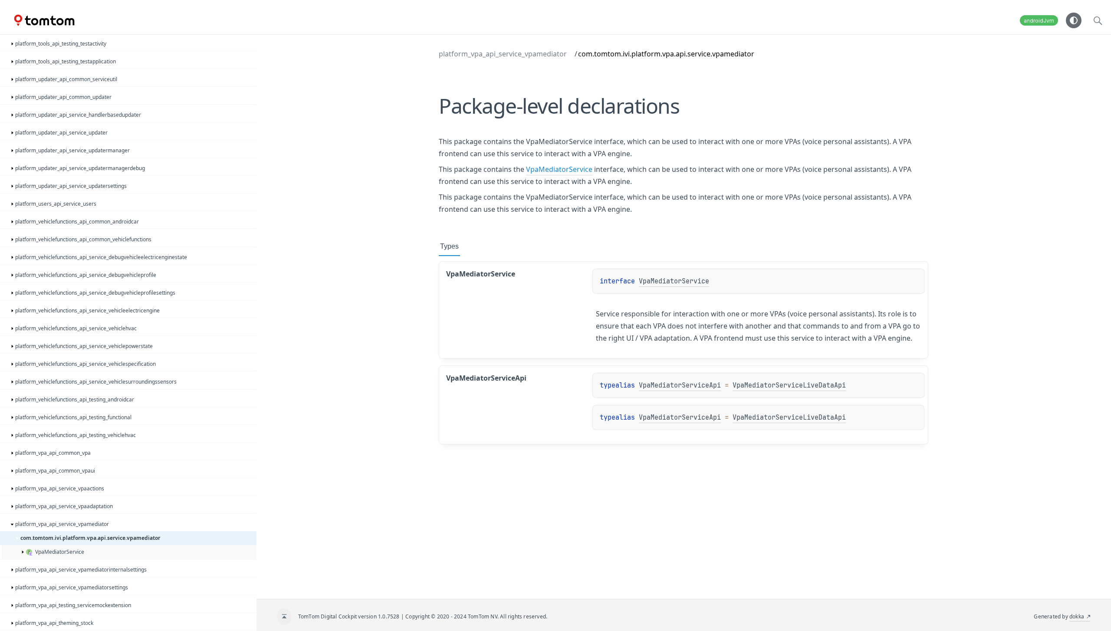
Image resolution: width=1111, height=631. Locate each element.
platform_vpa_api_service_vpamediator (503, 54)
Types (449, 246)
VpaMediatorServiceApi (680, 385)
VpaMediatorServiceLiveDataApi (789, 385)
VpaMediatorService (559, 169)
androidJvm (1039, 20)
